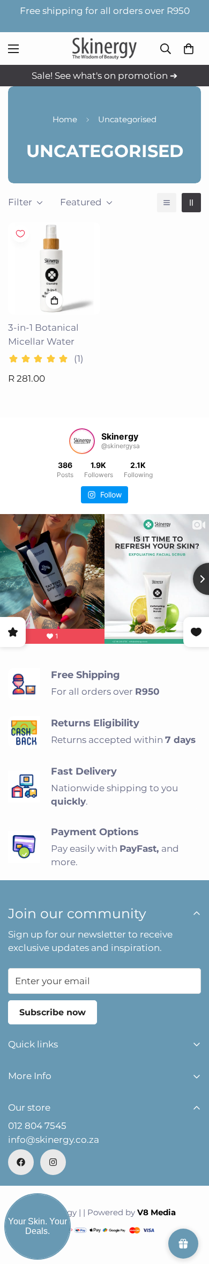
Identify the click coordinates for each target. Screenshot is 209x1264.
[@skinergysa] (82, 441)
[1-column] (166, 202)
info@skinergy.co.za (53, 1139)
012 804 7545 (37, 1125)
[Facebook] (21, 1162)
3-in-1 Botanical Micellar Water (43, 334)
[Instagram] (53, 1162)
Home (65, 119)
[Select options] (54, 300)
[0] (188, 48)
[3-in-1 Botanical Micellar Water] (54, 268)
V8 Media (156, 1212)
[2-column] (191, 202)
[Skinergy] (104, 48)
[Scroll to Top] (189, 1207)
